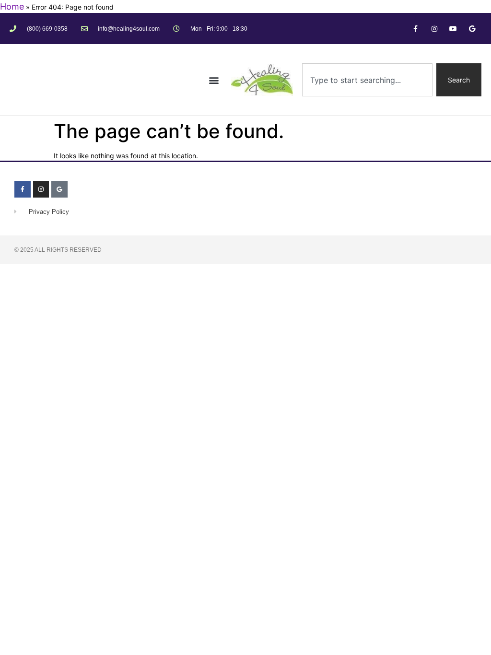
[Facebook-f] (415, 28)
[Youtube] (453, 28)
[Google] (472, 28)
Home (12, 6)
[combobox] (367, 79)
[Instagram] (434, 28)
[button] (214, 80)
